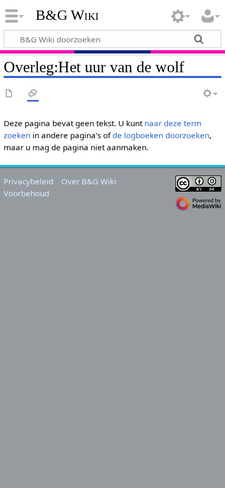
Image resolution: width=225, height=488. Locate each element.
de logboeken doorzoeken (161, 135)
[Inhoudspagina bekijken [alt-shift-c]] (9, 94)
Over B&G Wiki (88, 181)
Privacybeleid (28, 181)
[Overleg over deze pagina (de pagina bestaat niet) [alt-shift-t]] (33, 94)
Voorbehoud (26, 193)
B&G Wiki (67, 15)
